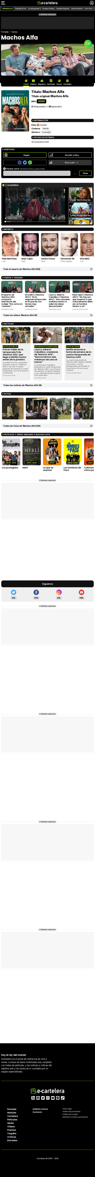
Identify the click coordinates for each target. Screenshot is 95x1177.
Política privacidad (71, 1111)
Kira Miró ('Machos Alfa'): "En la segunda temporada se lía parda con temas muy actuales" (35, 300)
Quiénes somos (40, 1109)
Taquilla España (62, 8)
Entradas (12, 1140)
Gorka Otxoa (48, 258)
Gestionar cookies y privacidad (75, 1117)
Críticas (11, 1136)
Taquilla (11, 1133)
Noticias (11, 1112)
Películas (12, 1119)
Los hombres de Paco (72, 468)
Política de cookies (70, 1114)
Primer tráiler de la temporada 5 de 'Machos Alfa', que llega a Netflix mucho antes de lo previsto (14, 354)
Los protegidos (10, 467)
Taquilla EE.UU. (20, 8)
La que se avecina (48, 468)
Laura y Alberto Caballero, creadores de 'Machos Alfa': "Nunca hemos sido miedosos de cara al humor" (46, 356)
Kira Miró (84, 258)
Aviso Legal (67, 1109)
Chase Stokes (48, 8)
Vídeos (11, 1126)
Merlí (25, 467)
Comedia (46, 132)
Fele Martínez (9, 258)
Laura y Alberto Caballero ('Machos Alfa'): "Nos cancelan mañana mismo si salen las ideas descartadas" (59, 300)
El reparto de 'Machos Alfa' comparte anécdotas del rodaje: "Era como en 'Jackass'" (11, 300)
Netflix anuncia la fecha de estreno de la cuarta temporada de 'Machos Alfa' (78, 353)
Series (14, 32)
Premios (11, 1130)
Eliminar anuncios (48, 14)
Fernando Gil (67, 258)
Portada (4, 32)
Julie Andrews (77, 8)
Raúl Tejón (27, 258)
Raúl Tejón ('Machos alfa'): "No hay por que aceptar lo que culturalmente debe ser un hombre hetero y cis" (82, 300)
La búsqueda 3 (34, 8)
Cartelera (12, 1116)
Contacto (37, 1112)
